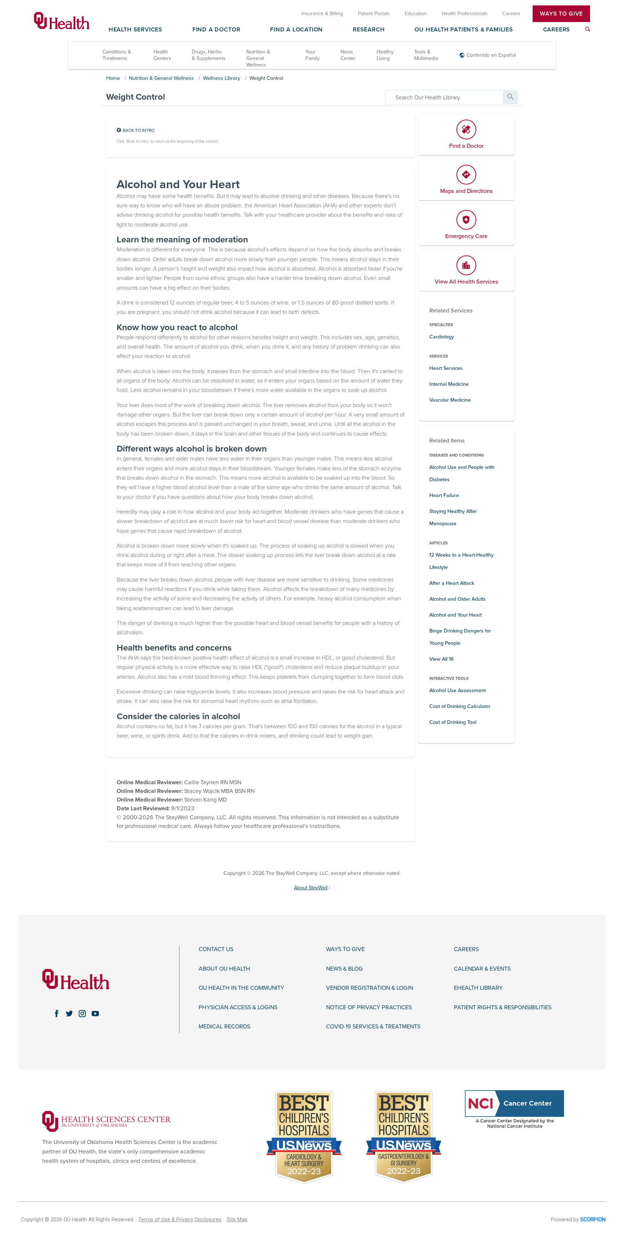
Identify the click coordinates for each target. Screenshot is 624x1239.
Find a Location (296, 30)
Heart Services (446, 368)
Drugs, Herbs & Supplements (209, 55)
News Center (348, 55)
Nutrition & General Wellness (258, 58)
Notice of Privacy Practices (369, 1007)
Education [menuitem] (416, 13)
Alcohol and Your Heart (455, 615)
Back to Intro (139, 130)
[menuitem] (587, 29)
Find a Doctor (216, 30)
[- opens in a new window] (106, 1120)
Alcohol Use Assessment (457, 690)
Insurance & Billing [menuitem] (322, 13)
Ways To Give (561, 13)
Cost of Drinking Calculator (459, 706)
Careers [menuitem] (511, 13)
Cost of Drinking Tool (452, 722)
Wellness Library (221, 78)
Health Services (135, 30)
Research (369, 30)
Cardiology (441, 337)
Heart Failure (444, 495)
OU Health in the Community (241, 988)
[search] (444, 97)
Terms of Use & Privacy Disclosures (179, 1220)
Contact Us (216, 949)
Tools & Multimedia (426, 55)
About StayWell (311, 888)
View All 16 (441, 659)
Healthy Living (385, 55)
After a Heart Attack (451, 583)
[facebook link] (56, 1013)
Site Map (237, 1220)
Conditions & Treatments (117, 55)
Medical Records (224, 1026)
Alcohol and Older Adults (457, 599)
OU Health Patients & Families (464, 30)
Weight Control (266, 78)
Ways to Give (345, 949)
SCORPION (593, 1220)
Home (113, 78)
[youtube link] (95, 1013)
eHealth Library (478, 988)
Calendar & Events (482, 969)
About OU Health (224, 969)
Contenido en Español (491, 55)
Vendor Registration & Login (369, 988)
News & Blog (344, 969)
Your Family (313, 55)
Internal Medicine (449, 384)
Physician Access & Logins (238, 1007)
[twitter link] (69, 1013)
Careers (557, 30)
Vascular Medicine (450, 400)
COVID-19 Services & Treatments (373, 1026)
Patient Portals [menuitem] (374, 13)
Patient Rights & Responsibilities (502, 1007)
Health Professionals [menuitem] (465, 13)
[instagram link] (82, 1013)
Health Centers (162, 55)
